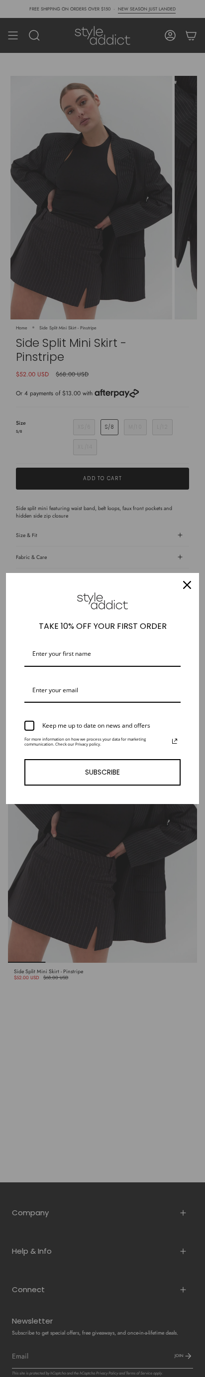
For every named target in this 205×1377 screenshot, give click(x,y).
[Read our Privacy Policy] (175, 741)
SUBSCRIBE (102, 772)
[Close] (187, 585)
